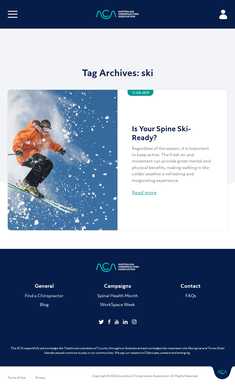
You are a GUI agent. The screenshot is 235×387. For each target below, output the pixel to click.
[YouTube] (117, 322)
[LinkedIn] (126, 322)
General (44, 286)
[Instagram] (134, 322)
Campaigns (117, 286)
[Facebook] (110, 322)
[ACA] (117, 15)
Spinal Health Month (117, 295)
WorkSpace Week (117, 304)
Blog (44, 304)
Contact (191, 286)
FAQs (190, 295)
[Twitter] (102, 322)
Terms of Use (17, 377)
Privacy (41, 377)
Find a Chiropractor (44, 295)
